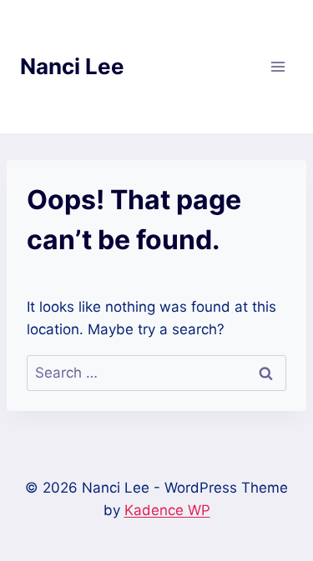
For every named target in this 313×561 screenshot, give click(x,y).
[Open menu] (277, 66)
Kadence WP (167, 510)
